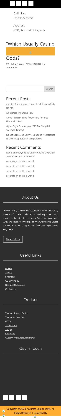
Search (49, 88)
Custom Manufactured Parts (20, 337)
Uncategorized (33, 63)
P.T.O (8, 321)
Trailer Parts (11, 325)
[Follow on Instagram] (24, 3)
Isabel (9, 152)
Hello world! (28, 161)
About (8, 272)
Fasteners (10, 333)
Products (10, 276)
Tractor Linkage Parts (16, 313)
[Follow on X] (18, 3)
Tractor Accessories (14, 317)
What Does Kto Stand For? (19, 112)
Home (8, 268)
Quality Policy (12, 280)
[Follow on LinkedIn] (30, 3)
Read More (13, 239)
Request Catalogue (15, 284)
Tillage (8, 329)
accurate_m (12, 161)
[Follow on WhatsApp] (24, 397)
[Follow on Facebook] (12, 3)
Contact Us (10, 289)
